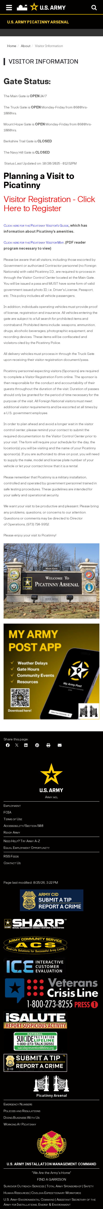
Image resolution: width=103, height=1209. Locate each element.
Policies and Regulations (22, 1111)
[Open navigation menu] (9, 7)
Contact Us (12, 863)
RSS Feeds (11, 856)
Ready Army (12, 832)
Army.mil (51, 797)
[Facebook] (8, 746)
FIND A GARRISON (51, 1179)
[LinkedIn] (26, 746)
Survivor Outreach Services (24, 1186)
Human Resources (16, 1193)
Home (11, 46)
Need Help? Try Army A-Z (22, 841)
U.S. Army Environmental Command (29, 1200)
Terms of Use (13, 819)
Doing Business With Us (22, 1118)
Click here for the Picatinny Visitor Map (33, 243)
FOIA (7, 812)
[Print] (48, 746)
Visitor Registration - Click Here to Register (49, 204)
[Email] (60, 746)
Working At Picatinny (20, 1124)
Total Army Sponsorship (63, 1186)
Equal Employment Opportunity (27, 848)
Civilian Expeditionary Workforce (56, 1193)
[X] (17, 746)
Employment (12, 806)
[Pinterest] (37, 746)
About (25, 46)
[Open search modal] (94, 7)
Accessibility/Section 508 (23, 826)
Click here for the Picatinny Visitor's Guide (36, 226)
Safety (89, 1186)
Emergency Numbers (18, 1104)
